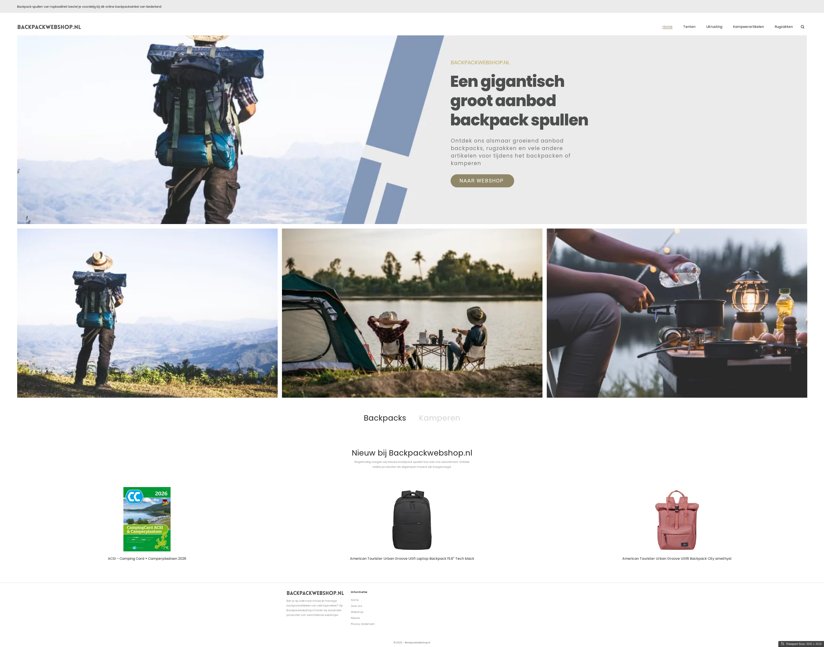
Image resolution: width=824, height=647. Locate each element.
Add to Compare (169, 530)
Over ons (356, 606)
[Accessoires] (677, 313)
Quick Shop (146, 530)
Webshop (357, 612)
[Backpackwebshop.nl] (49, 26)
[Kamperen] (412, 313)
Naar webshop (482, 181)
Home (355, 600)
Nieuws (355, 618)
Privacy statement (362, 624)
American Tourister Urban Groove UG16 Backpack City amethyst (677, 558)
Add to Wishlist (157, 530)
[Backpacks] (147, 313)
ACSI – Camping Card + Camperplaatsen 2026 (147, 558)
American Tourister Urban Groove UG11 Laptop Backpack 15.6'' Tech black (412, 558)
